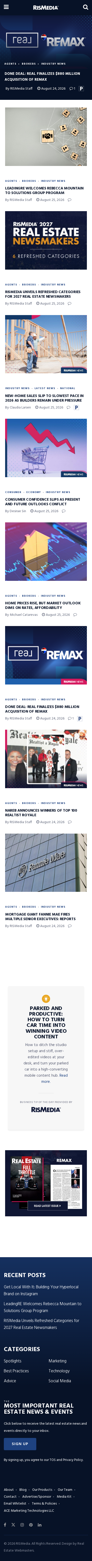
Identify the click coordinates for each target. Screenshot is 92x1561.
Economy (33, 492)
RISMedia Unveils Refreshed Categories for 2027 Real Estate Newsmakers (42, 294)
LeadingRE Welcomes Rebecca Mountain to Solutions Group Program (44, 190)
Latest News (44, 388)
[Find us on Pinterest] (31, 1525)
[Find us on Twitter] (13, 1525)
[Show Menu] (6, 7)
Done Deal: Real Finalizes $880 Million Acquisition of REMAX (42, 709)
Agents (10, 64)
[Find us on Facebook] (5, 1525)
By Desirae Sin (15, 511)
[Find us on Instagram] (22, 1525)
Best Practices (16, 1371)
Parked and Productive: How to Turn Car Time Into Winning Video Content (46, 1022)
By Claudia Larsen (18, 408)
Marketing (57, 1361)
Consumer (13, 492)
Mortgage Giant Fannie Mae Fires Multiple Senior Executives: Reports (40, 916)
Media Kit (64, 1497)
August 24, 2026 (52, 89)
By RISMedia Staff (19, 89)
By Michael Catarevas (21, 615)
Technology (59, 1371)
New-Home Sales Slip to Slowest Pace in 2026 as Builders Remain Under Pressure (44, 398)
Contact (10, 1497)
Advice (10, 1381)
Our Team (65, 1490)
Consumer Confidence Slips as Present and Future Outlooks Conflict (42, 502)
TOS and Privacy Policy (66, 1460)
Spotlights (12, 1361)
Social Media (60, 1381)
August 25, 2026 (51, 200)
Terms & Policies (44, 1504)
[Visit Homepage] (46, 8)
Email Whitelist (15, 1504)
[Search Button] (85, 7)
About (9, 1490)
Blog (23, 1490)
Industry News (53, 64)
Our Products (42, 1490)
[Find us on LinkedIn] (39, 1525)
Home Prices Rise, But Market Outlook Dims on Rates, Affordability (42, 605)
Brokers (29, 64)
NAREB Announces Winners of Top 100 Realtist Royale (41, 813)
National (67, 388)
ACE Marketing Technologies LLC (29, 1511)
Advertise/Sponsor (36, 1497)
